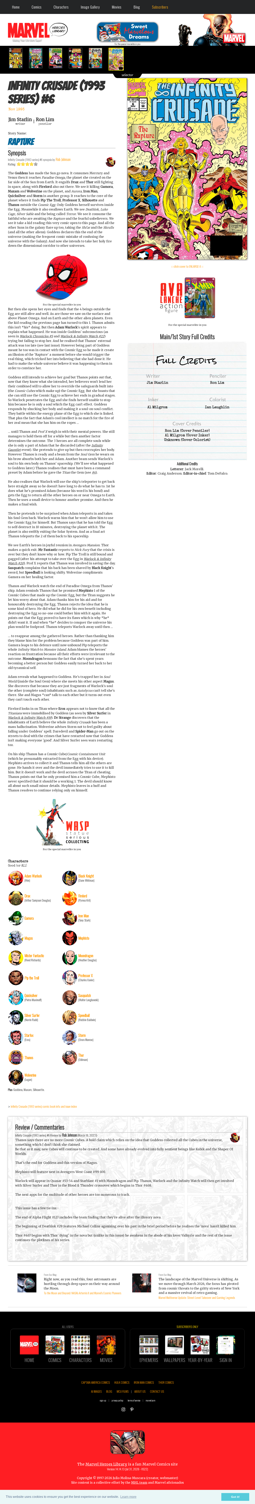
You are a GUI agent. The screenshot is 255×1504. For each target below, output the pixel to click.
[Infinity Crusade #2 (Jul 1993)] (38, 58)
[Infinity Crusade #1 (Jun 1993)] (18, 58)
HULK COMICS (121, 1382)
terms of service (134, 1400)
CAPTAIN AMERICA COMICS (95, 1382)
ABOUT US (139, 1391)
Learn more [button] (128, 1496)
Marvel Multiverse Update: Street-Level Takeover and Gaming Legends (197, 1297)
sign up (103, 1400)
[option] (18, 58)
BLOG (109, 1391)
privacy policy (117, 1400)
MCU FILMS (122, 1391)
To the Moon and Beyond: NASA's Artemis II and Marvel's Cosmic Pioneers (82, 1293)
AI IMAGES (96, 1391)
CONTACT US (157, 1391)
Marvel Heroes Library (106, 1464)
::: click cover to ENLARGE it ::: (187, 266)
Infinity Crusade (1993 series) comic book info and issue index (44, 1106)
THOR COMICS (166, 1382)
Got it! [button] (235, 1496)
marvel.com (150, 1400)
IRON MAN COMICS (144, 1382)
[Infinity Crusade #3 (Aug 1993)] (58, 58)
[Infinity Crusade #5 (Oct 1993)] (98, 58)
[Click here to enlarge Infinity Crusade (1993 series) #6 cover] (187, 258)
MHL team (139, 1482)
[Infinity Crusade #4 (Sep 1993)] (78, 58)
